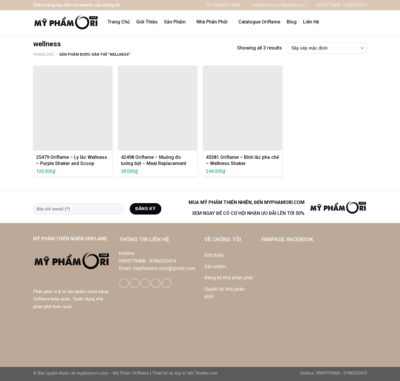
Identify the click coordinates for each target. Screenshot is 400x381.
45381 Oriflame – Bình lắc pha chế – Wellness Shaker (242, 160)
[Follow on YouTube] (166, 283)
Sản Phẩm (175, 22)
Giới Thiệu (147, 22)
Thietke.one (206, 373)
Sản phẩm (215, 266)
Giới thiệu (214, 255)
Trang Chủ (118, 22)
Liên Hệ (311, 22)
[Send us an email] (145, 283)
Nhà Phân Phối (212, 22)
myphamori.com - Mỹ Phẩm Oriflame (113, 373)
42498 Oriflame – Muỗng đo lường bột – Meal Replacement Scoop (153, 163)
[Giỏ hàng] (352, 22)
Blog (292, 22)
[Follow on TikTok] (134, 283)
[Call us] (155, 283)
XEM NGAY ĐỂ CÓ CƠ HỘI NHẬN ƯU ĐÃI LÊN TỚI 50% (248, 213)
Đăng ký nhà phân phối (228, 277)
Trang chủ (43, 54)
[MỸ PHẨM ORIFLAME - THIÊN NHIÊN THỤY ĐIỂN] (66, 22)
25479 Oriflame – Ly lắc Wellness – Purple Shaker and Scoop (71, 160)
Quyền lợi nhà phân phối (224, 293)
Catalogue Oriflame (259, 22)
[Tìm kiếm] (364, 22)
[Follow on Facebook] (124, 283)
